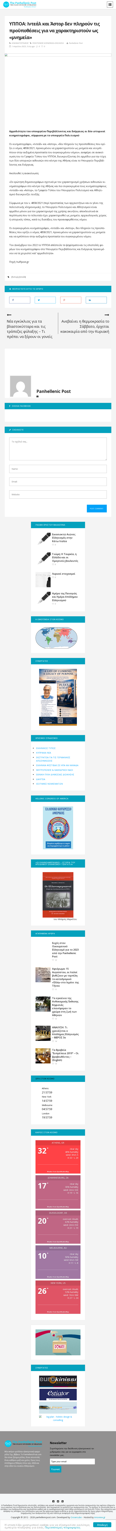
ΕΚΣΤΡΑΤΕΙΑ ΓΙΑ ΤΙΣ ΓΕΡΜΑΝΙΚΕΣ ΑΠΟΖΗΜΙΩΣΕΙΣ (53, 759)
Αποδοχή (102, 1525)
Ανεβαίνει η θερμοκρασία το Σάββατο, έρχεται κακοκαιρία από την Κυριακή (84, 326)
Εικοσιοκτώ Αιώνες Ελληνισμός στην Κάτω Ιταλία (63, 538)
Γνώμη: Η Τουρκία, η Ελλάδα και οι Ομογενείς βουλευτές (65, 557)
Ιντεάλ (22, 277)
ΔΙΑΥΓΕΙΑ (40, 779)
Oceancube (76, 1517)
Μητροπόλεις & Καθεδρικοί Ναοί (54, 770)
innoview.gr (99, 1517)
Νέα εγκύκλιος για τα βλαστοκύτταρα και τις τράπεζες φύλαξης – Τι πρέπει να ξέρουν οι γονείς (29, 329)
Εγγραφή (55, 1469)
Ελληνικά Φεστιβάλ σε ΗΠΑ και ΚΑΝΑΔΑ (57, 765)
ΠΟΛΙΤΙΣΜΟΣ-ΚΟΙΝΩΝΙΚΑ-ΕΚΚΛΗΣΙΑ (48, 43)
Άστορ (15, 277)
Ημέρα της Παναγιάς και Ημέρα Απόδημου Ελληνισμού (65, 597)
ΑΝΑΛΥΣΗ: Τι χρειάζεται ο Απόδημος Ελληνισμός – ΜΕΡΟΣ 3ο (65, 1032)
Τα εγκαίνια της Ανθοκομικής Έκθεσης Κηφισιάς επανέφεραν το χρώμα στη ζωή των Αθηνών (65, 1006)
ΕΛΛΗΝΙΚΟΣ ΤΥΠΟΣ (46, 748)
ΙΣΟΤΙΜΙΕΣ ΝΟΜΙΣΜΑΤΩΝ (49, 783)
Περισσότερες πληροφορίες (62, 1527)
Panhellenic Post (76, 43)
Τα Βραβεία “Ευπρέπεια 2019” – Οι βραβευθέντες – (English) (65, 1055)
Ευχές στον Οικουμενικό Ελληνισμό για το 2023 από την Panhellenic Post (65, 949)
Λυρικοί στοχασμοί (63, 573)
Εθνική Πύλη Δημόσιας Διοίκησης (55, 774)
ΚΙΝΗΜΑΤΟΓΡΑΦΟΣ (19, 43)
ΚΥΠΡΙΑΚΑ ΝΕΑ (43, 752)
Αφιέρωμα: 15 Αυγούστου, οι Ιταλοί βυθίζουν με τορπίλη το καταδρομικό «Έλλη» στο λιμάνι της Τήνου (65, 977)
